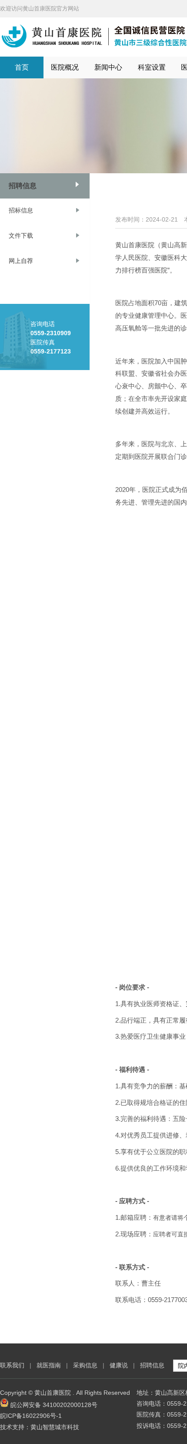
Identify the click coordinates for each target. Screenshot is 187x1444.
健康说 (120, 1365)
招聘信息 (23, 185)
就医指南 (49, 1365)
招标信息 (21, 210)
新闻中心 (108, 67)
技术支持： (15, 1427)
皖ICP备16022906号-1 (31, 1415)
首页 (22, 67)
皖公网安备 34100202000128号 (53, 1404)
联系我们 (12, 1365)
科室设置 (152, 67)
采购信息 (85, 1365)
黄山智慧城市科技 (54, 1427)
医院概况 (65, 67)
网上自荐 (21, 260)
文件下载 (21, 235)
